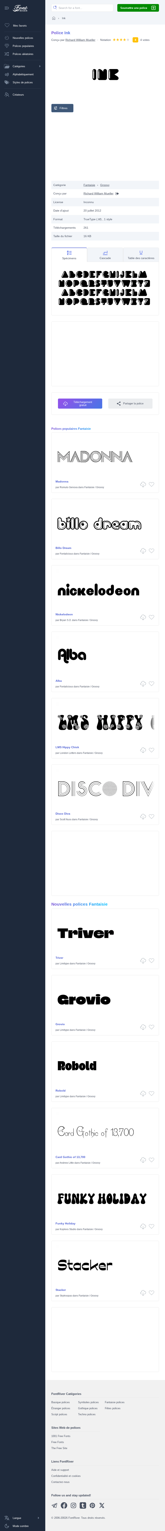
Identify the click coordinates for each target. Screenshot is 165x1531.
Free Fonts (57, 1442)
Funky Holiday (65, 1223)
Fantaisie (89, 185)
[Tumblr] (83, 1507)
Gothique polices (88, 1408)
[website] (116, 193)
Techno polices (87, 1414)
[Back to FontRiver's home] (19, 8)
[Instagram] (73, 1507)
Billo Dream (63, 548)
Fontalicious (66, 553)
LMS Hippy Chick (67, 747)
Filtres (63, 108)
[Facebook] (64, 1507)
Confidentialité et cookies (66, 1475)
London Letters (68, 753)
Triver (59, 957)
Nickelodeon (64, 614)
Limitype (64, 963)
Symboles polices (88, 1402)
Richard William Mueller (80, 39)
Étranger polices (60, 1408)
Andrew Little (67, 1162)
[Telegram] (54, 1507)
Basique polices (60, 1402)
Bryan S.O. (65, 620)
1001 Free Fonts (60, 1436)
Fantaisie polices (115, 1402)
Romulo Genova (69, 487)
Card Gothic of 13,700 (70, 1157)
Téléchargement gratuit (82, 404)
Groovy (104, 185)
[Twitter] (102, 1507)
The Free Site (59, 1448)
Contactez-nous (60, 1481)
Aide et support (60, 1469)
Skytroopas (66, 1295)
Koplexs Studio (68, 1229)
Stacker (61, 1289)
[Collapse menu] (7, 8)
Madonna (62, 481)
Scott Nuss (65, 819)
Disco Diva (63, 813)
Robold (61, 1090)
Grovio (60, 1024)
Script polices (59, 1414)
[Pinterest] (92, 1507)
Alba (59, 680)
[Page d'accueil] (53, 18)
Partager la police (133, 403)
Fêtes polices (113, 1408)
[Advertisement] (105, 146)
